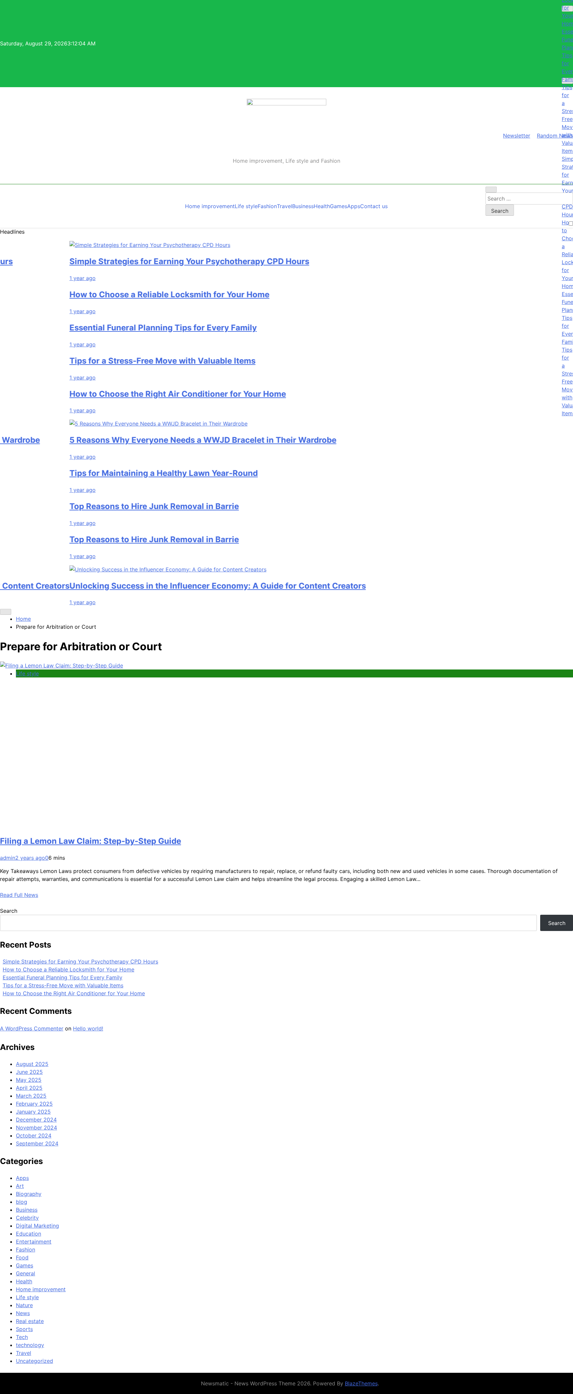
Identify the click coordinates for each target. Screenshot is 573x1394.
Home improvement (210, 206)
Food (22, 1257)
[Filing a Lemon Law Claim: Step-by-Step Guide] (61, 665)
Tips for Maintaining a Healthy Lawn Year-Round (132, 473)
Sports (24, 1329)
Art (20, 1186)
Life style (246, 206)
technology (30, 1345)
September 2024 (37, 1143)
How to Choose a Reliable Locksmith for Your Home (138, 294)
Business (303, 206)
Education (28, 1233)
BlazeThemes (361, 1383)
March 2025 (31, 1095)
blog (21, 1201)
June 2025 (29, 1072)
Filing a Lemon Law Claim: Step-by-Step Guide (90, 841)
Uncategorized (34, 1361)
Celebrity (27, 1217)
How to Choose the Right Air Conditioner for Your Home (146, 394)
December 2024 (36, 1119)
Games (338, 206)
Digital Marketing (37, 1225)
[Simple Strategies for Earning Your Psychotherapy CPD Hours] (118, 245)
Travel (284, 206)
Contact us (374, 206)
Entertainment (33, 1241)
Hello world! (88, 1028)
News (23, 1313)
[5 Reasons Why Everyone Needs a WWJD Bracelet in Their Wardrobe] (127, 423)
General (25, 1273)
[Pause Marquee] (5, 612)
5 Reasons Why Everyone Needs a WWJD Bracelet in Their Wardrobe (171, 440)
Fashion (267, 206)
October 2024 (33, 1135)
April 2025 (29, 1087)
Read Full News (19, 895)
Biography (28, 1194)
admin (7, 857)
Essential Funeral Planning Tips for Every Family (132, 327)
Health (322, 206)
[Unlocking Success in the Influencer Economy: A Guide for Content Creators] (136, 569)
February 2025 (34, 1103)
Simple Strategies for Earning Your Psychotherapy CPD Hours (158, 261)
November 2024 (36, 1127)
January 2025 (33, 1111)
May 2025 (28, 1079)
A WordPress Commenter (31, 1028)
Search (8, 910)
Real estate (30, 1321)
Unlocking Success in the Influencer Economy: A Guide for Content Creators (186, 586)
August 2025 (32, 1064)
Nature (24, 1305)
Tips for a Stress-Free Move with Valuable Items (131, 361)
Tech (22, 1337)
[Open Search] (491, 190)
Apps (353, 206)
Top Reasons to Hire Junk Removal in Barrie (123, 506)
